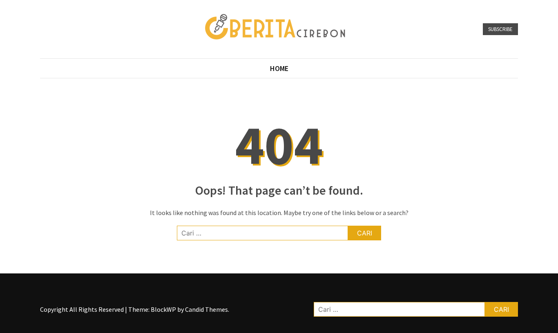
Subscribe (500, 29)
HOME (279, 68)
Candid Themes (206, 309)
